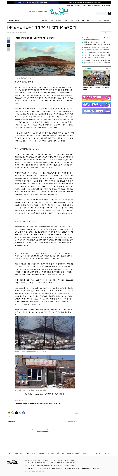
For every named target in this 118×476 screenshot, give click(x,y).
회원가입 (108, 5)
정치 (77, 20)
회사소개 (9, 453)
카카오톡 (8, 38)
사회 (72, 20)
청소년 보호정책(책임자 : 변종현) (46, 453)
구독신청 (89, 5)
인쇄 (102, 33)
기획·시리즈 (45, 20)
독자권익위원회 (97, 453)
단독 (52, 20)
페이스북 (8, 41)
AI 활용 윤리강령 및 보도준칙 (73, 453)
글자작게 (106, 33)
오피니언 (66, 20)
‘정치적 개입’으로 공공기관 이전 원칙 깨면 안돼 (33, 2)
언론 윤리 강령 (60, 453)
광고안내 (34, 453)
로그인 (103, 5)
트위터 (8, 45)
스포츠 (99, 20)
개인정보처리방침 (18, 453)
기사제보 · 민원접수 (96, 5)
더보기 (107, 68)
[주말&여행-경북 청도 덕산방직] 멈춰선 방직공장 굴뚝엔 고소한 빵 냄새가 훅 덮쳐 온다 (38, 403)
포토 (88, 20)
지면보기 (84, 5)
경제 (83, 20)
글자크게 (109, 33)
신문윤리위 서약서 (87, 453)
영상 (93, 20)
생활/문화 (106, 20)
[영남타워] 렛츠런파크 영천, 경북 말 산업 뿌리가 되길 (85, 2)
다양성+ (58, 20)
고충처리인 (106, 453)
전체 (8, 49)
